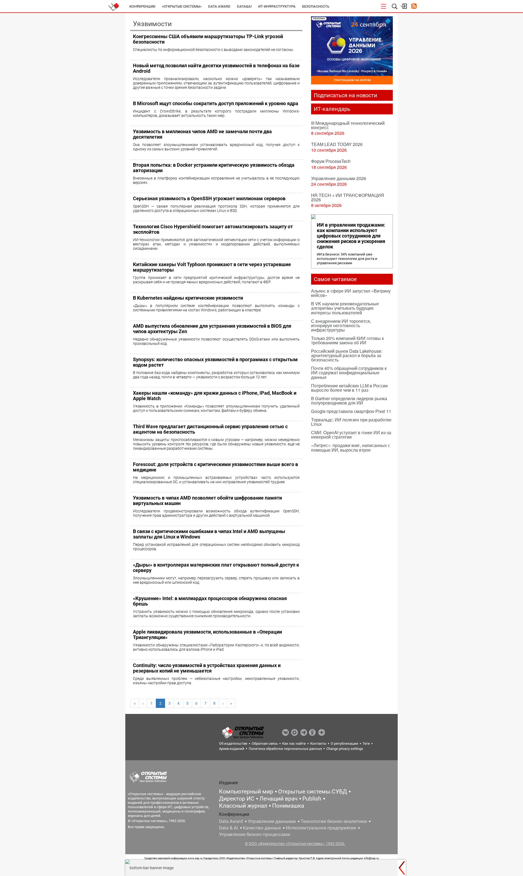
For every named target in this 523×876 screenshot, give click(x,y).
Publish (311, 798)
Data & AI (228, 828)
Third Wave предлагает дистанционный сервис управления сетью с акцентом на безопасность (210, 429)
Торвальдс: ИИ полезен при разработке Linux (351, 421)
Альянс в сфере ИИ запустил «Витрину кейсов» (351, 293)
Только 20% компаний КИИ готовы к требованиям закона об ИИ (347, 340)
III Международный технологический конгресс (348, 125)
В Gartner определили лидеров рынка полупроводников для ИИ (349, 400)
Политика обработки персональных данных (285, 749)
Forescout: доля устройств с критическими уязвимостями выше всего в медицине (215, 467)
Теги (366, 743)
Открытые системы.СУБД (312, 791)
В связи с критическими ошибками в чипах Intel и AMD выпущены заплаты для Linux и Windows (209, 534)
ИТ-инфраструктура (277, 6)
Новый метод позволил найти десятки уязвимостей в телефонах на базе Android (216, 68)
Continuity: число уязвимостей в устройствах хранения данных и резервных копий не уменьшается (207, 668)
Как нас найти (294, 743)
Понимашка (288, 805)
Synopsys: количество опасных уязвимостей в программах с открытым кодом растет (215, 362)
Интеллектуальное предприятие (321, 828)
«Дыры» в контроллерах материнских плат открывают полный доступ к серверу (216, 567)
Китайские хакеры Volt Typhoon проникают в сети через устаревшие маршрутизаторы (212, 267)
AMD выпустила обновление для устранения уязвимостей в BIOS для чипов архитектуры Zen (212, 328)
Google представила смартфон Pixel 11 (351, 411)
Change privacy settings (344, 749)
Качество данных (262, 828)
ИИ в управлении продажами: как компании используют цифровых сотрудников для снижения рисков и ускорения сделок (351, 236)
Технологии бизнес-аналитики (334, 821)
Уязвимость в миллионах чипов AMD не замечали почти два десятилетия (202, 134)
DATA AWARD (219, 6)
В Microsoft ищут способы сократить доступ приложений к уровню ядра (215, 103)
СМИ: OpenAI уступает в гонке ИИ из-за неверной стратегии (351, 434)
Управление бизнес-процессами (254, 834)
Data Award (231, 821)
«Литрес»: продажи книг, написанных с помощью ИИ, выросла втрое (350, 447)
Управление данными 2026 (338, 178)
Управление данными (272, 821)
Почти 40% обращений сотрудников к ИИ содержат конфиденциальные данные (349, 372)
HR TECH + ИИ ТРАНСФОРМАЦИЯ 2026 (347, 197)
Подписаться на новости (345, 95)
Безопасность (315, 6)
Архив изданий (231, 749)
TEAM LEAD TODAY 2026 (337, 144)
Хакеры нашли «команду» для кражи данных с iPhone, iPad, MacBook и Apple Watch (214, 395)
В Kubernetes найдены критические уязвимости (188, 298)
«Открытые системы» (182, 6)
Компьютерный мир (246, 791)
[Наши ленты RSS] (414, 6)
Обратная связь (265, 743)
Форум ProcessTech (331, 161)
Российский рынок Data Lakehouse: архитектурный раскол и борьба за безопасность (346, 355)
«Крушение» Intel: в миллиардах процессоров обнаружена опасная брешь (210, 601)
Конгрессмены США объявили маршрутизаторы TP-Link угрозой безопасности (208, 39)
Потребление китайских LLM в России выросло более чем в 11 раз (349, 387)
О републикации (344, 743)
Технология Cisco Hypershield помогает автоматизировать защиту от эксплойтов (213, 229)
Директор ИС (236, 798)
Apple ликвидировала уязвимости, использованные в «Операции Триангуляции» (207, 634)
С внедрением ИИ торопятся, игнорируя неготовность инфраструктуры (341, 325)
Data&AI (244, 6)
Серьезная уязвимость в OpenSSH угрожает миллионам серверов (209, 198)
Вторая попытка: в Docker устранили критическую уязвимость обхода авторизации (213, 167)
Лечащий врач (278, 798)
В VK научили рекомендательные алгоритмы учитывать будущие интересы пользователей (345, 307)
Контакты (318, 743)
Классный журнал (243, 805)
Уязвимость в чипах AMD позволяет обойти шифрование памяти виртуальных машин (207, 500)
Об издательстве (233, 743)
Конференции (142, 6)
